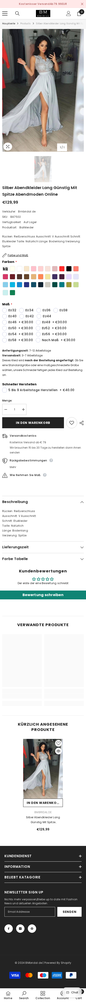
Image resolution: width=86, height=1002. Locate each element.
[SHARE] (80, 423)
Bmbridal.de (27, 211)
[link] (22, 696)
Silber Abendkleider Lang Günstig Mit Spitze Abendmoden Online (43, 820)
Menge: (7, 400)
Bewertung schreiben (43, 594)
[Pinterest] (32, 928)
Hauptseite (8, 23)
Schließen (82, 4)
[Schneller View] (58, 751)
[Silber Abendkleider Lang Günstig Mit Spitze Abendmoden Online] (43, 769)
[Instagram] (20, 928)
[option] (43, 4)
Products (25, 23)
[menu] (4, 13)
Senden (69, 912)
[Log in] (68, 13)
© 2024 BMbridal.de (28, 963)
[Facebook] (8, 928)
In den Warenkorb (33, 423)
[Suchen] (17, 13)
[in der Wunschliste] (71, 422)
